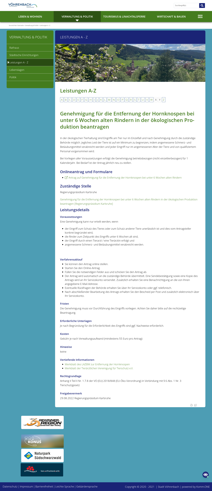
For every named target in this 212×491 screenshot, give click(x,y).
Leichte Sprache (64, 486)
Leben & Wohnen (30, 16)
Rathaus (14, 47)
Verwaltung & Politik (77, 16)
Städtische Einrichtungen (23, 55)
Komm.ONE (203, 486)
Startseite (20, 25)
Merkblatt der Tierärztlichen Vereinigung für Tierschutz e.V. (99, 368)
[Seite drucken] (192, 405)
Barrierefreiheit (44, 486)
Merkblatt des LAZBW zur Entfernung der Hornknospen (97, 364)
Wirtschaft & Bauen (171, 16)
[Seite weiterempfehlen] (196, 405)
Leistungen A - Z (45, 25)
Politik (12, 77)
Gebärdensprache (86, 486)
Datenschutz (10, 486)
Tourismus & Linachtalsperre (124, 16)
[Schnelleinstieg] (200, 16)
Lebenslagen (16, 70)
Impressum (26, 486)
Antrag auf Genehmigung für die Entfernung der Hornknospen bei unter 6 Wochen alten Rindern (125, 177)
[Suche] (202, 5)
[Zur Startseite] (23, 5)
